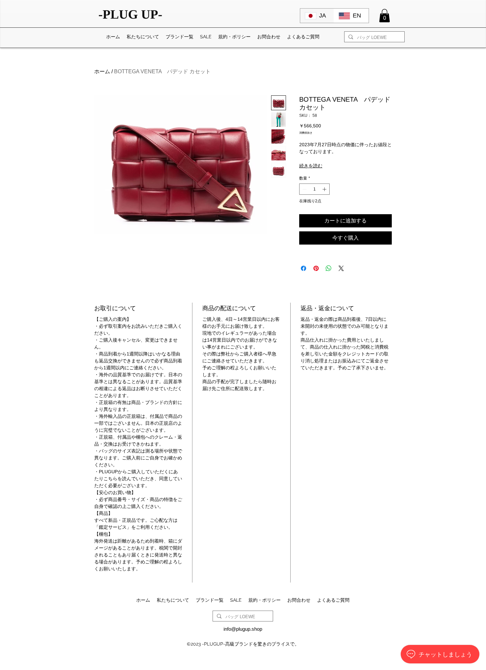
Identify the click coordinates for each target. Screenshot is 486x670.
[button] (384, 15)
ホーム (102, 71)
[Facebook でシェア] (303, 268)
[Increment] (325, 189)
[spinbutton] (314, 189)
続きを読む (310, 165)
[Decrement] (303, 189)
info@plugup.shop (242, 629)
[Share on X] (341, 268)
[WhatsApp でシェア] (329, 268)
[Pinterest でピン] (316, 268)
